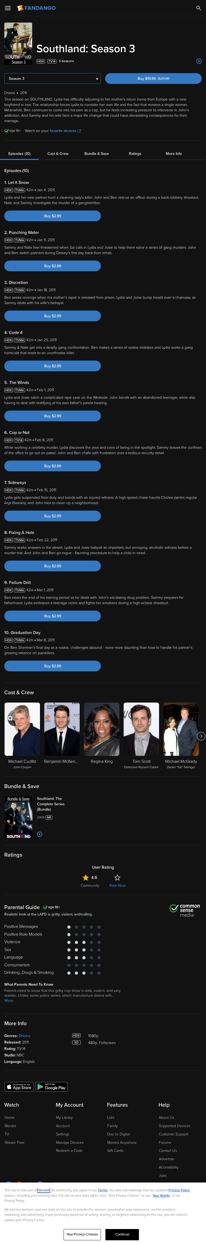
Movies (10, 1126)
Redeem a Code (69, 1150)
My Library (64, 1117)
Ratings (135, 153)
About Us (166, 1117)
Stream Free (14, 1142)
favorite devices (63, 131)
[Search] (198, 8)
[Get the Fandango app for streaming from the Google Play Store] (51, 1086)
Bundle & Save (96, 153)
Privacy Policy (179, 1190)
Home (9, 1117)
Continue (122, 1234)
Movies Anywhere (122, 1142)
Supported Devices (174, 1126)
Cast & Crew (57, 153)
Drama (24, 1036)
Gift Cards (115, 1150)
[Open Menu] (8, 8)
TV (7, 1134)
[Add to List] (199, 61)
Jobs (163, 1175)
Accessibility (169, 1167)
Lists (110, 1117)
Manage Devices (69, 1142)
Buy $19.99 (163, 78)
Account (63, 1126)
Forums (165, 1142)
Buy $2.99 (52, 216)
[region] (103, 1213)
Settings (62, 1134)
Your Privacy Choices (82, 1234)
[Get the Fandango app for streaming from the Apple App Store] (19, 1086)
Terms (103, 1190)
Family (112, 1126)
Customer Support (173, 1134)
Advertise (166, 1159)
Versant (44, 1190)
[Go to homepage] (37, 8)
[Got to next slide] (201, 736)
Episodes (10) (19, 153)
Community (90, 885)
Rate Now (117, 885)
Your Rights (161, 1196)
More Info (174, 153)
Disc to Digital (118, 1134)
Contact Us (168, 1150)
